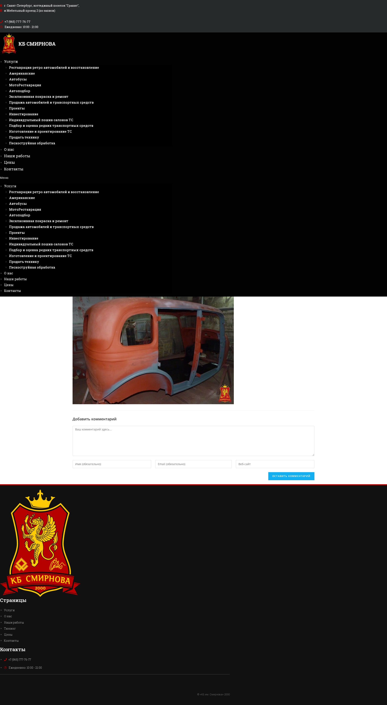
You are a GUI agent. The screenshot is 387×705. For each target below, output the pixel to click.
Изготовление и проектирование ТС (40, 131)
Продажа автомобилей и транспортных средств (51, 102)
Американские (22, 73)
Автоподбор (19, 91)
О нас (9, 149)
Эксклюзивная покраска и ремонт (38, 96)
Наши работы (17, 155)
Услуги (11, 61)
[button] (86, 177)
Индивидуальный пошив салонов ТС (41, 120)
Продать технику (24, 137)
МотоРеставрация (25, 85)
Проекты (17, 108)
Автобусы (18, 79)
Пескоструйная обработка (32, 143)
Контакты (13, 169)
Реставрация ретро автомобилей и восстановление (54, 67)
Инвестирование (23, 114)
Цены (9, 162)
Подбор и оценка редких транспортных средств (51, 125)
